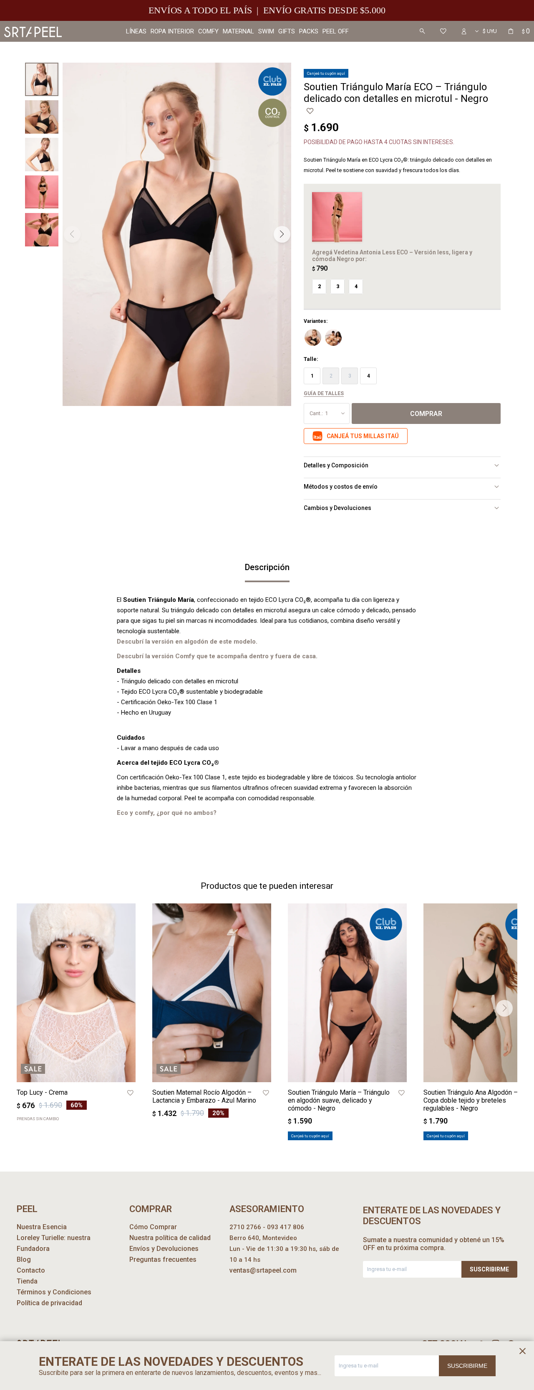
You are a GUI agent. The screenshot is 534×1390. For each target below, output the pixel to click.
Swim (266, 31)
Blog (24, 1259)
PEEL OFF (335, 31)
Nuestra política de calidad (170, 1238)
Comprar (426, 414)
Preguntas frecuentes (162, 1259)
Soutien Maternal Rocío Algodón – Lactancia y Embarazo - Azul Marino (204, 1096)
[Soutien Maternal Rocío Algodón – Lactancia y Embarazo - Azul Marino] (211, 992)
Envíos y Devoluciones (164, 1249)
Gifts (286, 31)
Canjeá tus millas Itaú (363, 436)
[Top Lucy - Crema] (76, 992)
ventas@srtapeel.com (263, 1270)
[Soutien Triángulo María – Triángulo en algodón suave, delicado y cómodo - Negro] (347, 992)
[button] (422, 31)
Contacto (31, 1270)
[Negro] (313, 337)
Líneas (136, 31)
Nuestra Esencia (42, 1227)
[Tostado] (333, 337)
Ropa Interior (172, 31)
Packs (308, 31)
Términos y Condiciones (54, 1292)
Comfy (208, 31)
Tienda (27, 1281)
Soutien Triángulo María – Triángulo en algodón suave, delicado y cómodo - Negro (339, 1100)
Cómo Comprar (153, 1227)
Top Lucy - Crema (42, 1092)
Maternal (238, 31)
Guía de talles (324, 393)
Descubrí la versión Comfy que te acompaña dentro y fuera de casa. (217, 656)
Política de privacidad (49, 1303)
